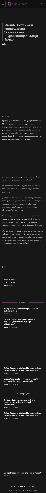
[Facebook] (6, 292)
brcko (6, 282)
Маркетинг (22, 486)
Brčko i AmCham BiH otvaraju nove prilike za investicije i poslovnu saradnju (22, 380)
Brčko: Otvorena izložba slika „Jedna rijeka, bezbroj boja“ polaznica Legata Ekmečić (22, 369)
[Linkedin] (16, 292)
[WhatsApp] (27, 292)
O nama (13, 486)
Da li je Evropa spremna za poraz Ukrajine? (22, 473)
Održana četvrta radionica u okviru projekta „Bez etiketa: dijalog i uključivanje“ (19, 321)
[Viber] (21, 292)
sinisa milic (8, 285)
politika (12, 282)
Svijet (6, 476)
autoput (12, 280)
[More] (32, 292)
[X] (11, 292)
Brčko (4, 44)
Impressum (31, 486)
